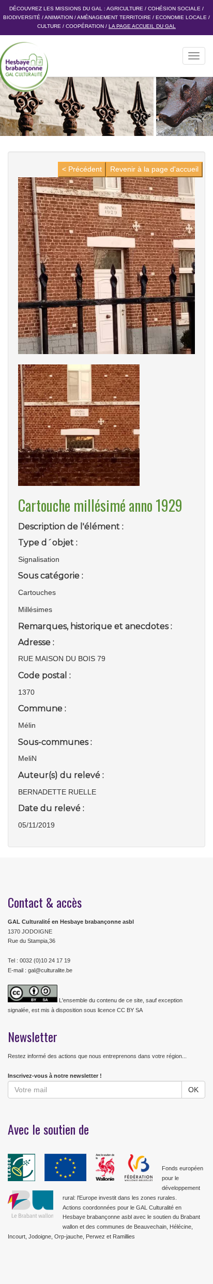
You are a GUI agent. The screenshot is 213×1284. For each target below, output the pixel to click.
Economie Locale (181, 17)
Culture (49, 26)
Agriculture (124, 8)
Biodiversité (21, 17)
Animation (58, 17)
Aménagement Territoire (114, 17)
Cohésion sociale (174, 8)
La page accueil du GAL (142, 26)
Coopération (85, 26)
